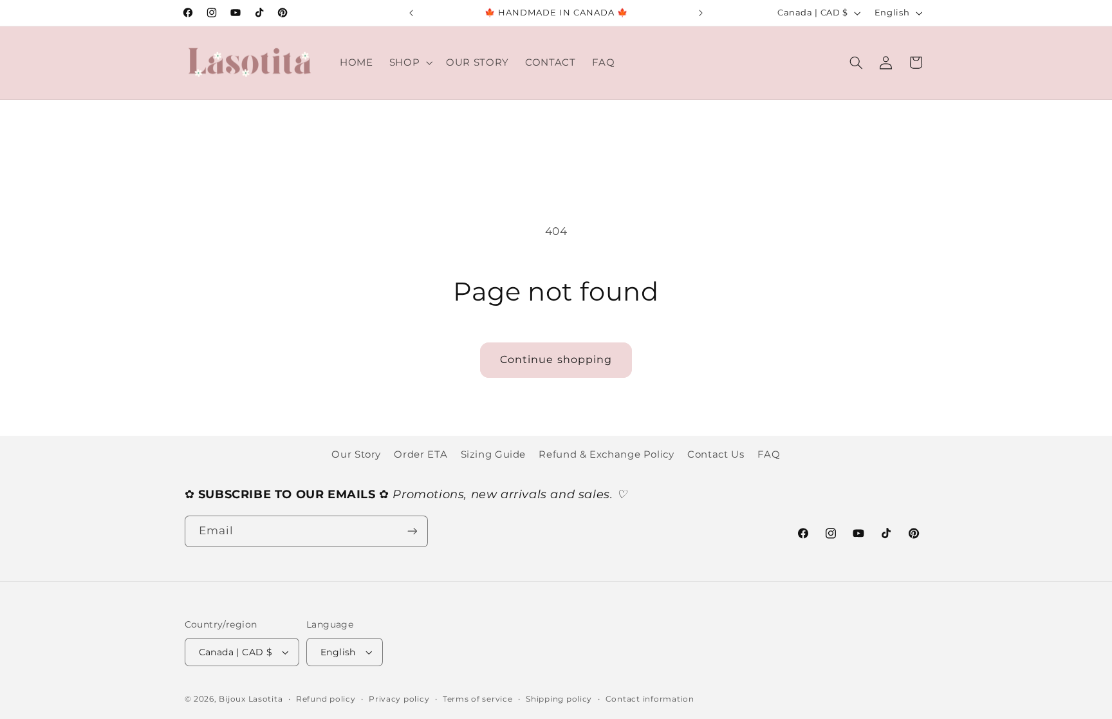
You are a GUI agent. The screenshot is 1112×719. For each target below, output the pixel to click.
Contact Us (715, 454)
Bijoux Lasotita (251, 699)
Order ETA (420, 454)
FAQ (769, 454)
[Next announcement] (701, 13)
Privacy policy (399, 699)
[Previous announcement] (411, 13)
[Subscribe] (412, 531)
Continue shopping (556, 359)
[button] (409, 62)
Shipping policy (559, 699)
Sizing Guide (493, 454)
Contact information (650, 699)
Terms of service (478, 699)
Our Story (356, 454)
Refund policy (326, 699)
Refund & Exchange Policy (606, 454)
